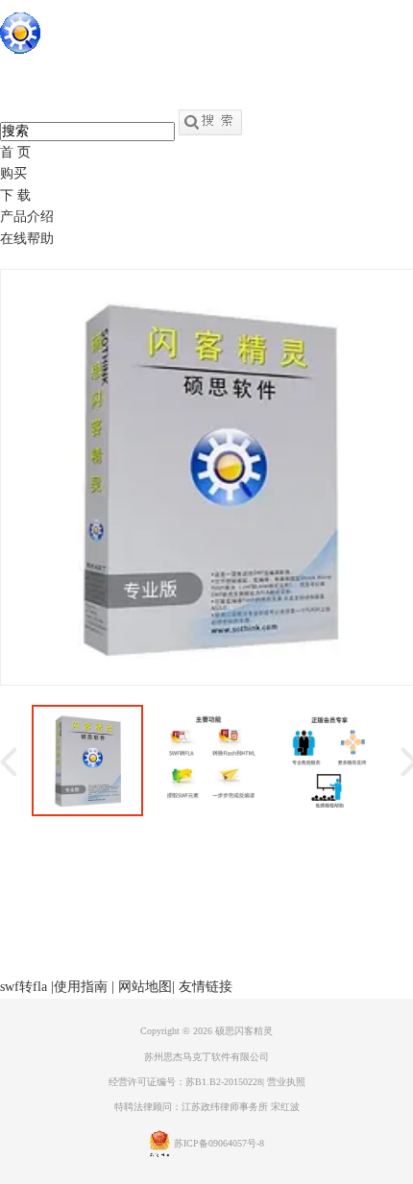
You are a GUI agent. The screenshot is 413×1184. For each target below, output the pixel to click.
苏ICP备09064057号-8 (219, 1143)
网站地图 (145, 986)
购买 (13, 173)
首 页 (15, 152)
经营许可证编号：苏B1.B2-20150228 (185, 1081)
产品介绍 (27, 216)
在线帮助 (27, 238)
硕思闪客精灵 (244, 1031)
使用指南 (81, 986)
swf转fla (23, 986)
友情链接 (205, 986)
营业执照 (286, 1081)
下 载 (15, 195)
